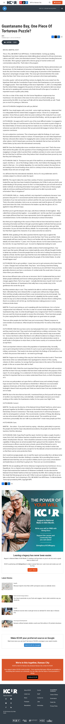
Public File (52, 702)
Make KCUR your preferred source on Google (32, 638)
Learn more (32, 570)
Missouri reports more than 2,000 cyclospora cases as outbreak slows (34, 586)
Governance (53, 698)
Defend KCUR (32, 677)
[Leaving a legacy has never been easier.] (32, 521)
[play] (4, 8)
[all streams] (62, 8)
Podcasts (26, 701)
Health (15, 583)
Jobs (38, 701)
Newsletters (27, 705)
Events (39, 690)
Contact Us (40, 698)
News (25, 698)
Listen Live (27, 694)
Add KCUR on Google (32, 645)
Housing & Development (20, 620)
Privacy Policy (53, 706)
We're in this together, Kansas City (32, 662)
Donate (58, 2)
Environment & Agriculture (21, 595)
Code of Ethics (54, 694)
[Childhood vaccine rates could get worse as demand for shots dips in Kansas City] (7, 611)
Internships (40, 705)
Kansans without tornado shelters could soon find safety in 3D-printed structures (37, 623)
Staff (38, 694)
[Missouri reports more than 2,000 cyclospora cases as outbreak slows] (7, 586)
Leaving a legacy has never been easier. (32, 555)
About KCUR (27, 690)
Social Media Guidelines (53, 690)
